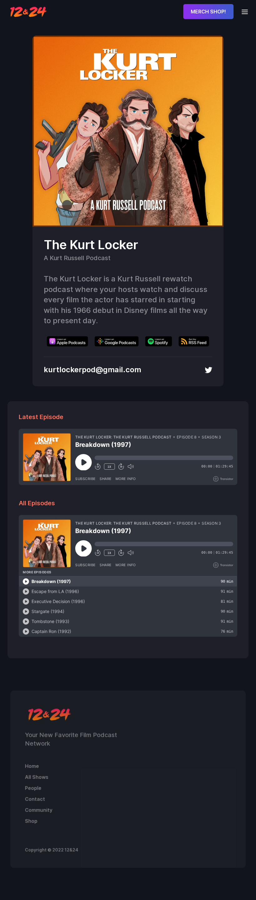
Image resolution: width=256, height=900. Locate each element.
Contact (35, 799)
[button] (243, 11)
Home (32, 766)
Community (38, 810)
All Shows (36, 777)
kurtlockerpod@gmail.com (92, 369)
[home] (28, 11)
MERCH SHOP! (208, 11)
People (33, 788)
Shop (31, 821)
